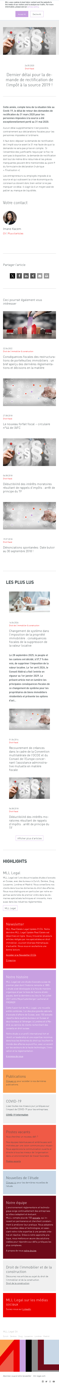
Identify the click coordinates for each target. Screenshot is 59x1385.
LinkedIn (26, 1309)
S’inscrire (11, 960)
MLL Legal (10, 908)
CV (4, 233)
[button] (12, 276)
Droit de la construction (17, 1283)
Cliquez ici (11, 1081)
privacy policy (33, 7)
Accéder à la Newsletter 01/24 (21, 955)
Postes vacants (13, 1161)
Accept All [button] (22, 14)
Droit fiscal (29, 68)
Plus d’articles (15, 233)
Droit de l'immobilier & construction (18, 351)
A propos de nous (14, 1056)
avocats (36, 1217)
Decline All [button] (37, 14)
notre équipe (30, 1250)
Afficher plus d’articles (29, 838)
